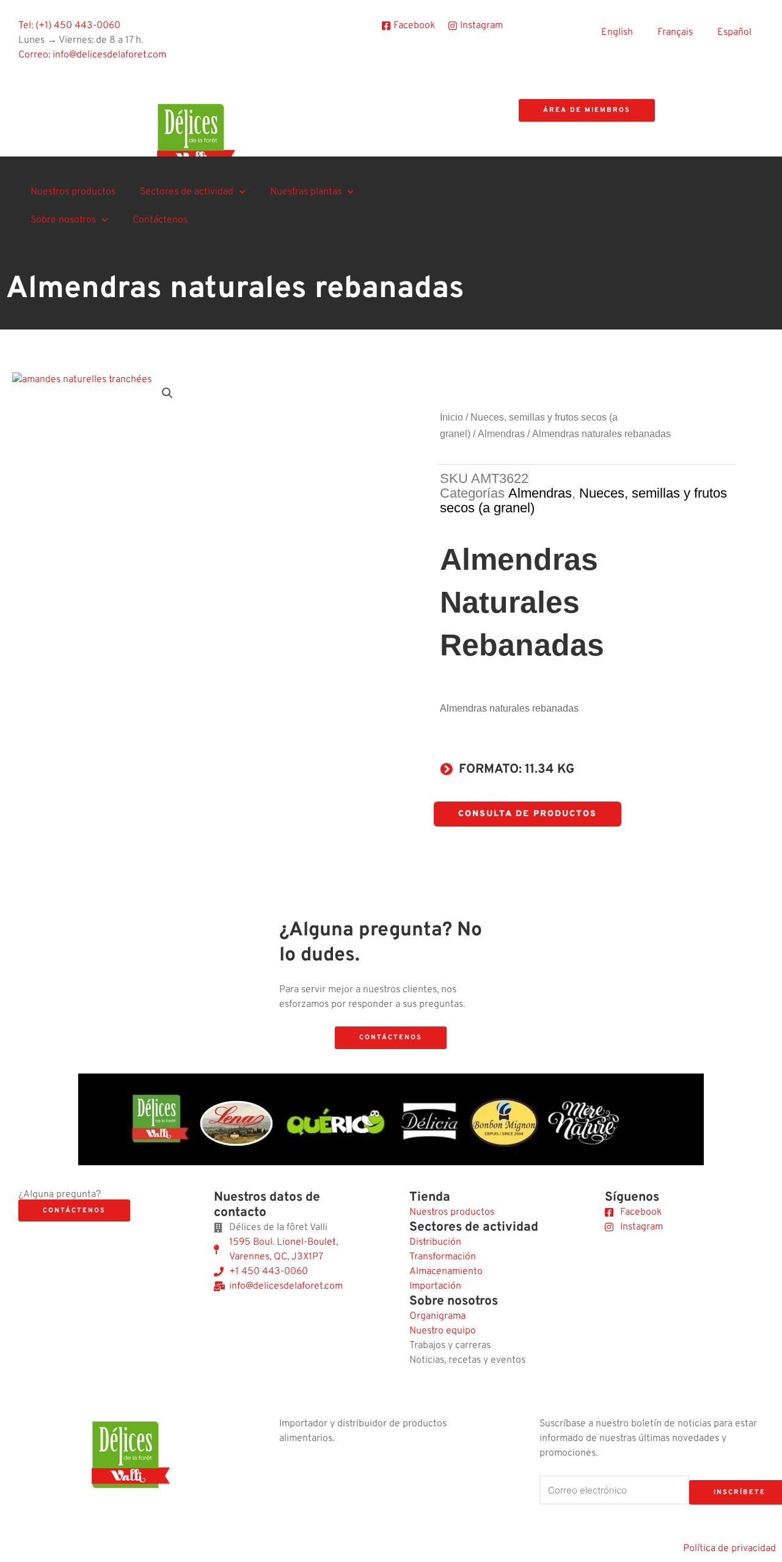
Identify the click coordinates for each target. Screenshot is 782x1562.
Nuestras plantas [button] (306, 192)
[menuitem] (617, 32)
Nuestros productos (73, 192)
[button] (167, 393)
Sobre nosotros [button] (63, 220)
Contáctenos (160, 220)
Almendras (501, 434)
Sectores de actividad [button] (186, 192)
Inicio (451, 417)
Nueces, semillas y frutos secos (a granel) (583, 500)
